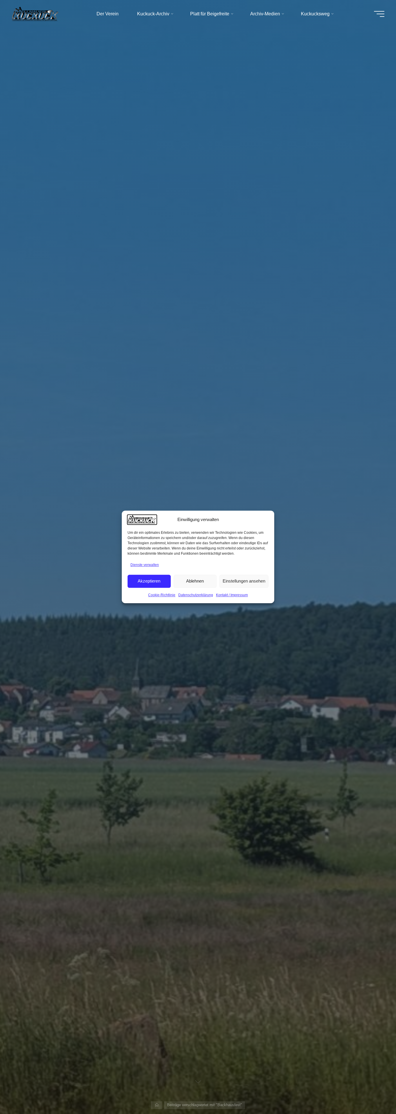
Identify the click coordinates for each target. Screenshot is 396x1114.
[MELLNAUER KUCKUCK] (35, 13)
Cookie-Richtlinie (161, 595)
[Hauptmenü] (379, 14)
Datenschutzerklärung (195, 595)
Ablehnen (195, 580)
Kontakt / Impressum (232, 595)
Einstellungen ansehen (244, 580)
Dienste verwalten (144, 565)
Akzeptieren (149, 580)
